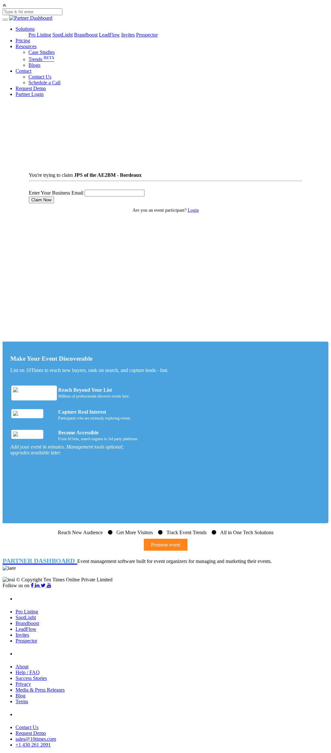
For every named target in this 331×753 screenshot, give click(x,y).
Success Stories (31, 678)
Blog (21, 695)
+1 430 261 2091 (33, 745)
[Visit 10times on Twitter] (44, 585)
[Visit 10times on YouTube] (49, 585)
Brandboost (86, 34)
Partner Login (30, 94)
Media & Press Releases (40, 690)
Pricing (23, 40)
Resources (26, 46)
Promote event (165, 544)
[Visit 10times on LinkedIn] (38, 585)
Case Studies (41, 52)
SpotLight (62, 34)
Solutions (25, 29)
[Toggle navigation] (5, 20)
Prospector (147, 34)
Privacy (23, 684)
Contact (23, 71)
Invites (128, 34)
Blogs (34, 65)
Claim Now (41, 199)
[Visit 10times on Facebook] (33, 585)
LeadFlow (109, 34)
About (22, 666)
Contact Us (39, 77)
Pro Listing (39, 34)
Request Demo (31, 88)
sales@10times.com (36, 739)
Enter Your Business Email (56, 193)
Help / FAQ (28, 672)
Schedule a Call (44, 82)
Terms (22, 701)
